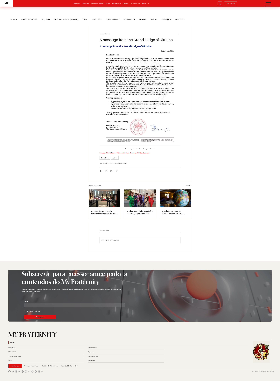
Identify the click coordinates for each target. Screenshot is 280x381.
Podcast (154, 19)
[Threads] (39, 371)
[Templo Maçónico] (104, 198)
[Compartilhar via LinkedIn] (111, 171)
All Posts (14, 19)
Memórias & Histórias (29, 19)
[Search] (220, 4)
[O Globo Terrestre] (175, 198)
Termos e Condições (31, 366)
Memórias (11, 347)
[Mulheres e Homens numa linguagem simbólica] (140, 198)
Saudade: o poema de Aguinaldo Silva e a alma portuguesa (172, 212)
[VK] (32, 371)
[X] (23, 371)
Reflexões (142, 19)
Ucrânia (114, 158)
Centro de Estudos (14, 356)
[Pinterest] (19, 371)
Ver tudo (188, 185)
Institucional (179, 19)
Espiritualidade (129, 19)
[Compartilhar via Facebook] (101, 171)
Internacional (96, 19)
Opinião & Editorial (112, 19)
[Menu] (268, 4)
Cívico (85, 19)
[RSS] (42, 371)
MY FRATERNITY (32, 334)
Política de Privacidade (50, 366)
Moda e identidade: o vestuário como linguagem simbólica (140, 212)
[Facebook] (9, 371)
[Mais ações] (179, 34)
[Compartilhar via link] (117, 171)
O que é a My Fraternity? (69, 366)
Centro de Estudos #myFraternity (66, 19)
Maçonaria (46, 19)
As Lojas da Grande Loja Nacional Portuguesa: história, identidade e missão (103, 212)
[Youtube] (26, 371)
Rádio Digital (166, 19)
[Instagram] (16, 371)
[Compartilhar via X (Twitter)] (106, 171)
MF (6, 3)
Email (26, 301)
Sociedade (104, 158)
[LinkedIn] (13, 371)
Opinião (90, 352)
